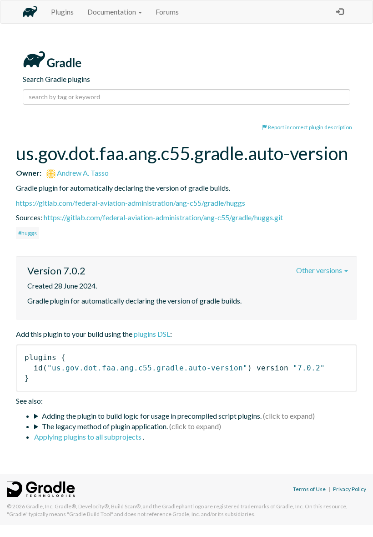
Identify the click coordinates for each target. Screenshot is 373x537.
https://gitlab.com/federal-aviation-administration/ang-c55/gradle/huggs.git (163, 217)
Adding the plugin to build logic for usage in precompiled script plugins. (152, 415)
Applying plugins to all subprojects (88, 436)
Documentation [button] (112, 11)
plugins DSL (152, 333)
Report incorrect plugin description (309, 127)
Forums (167, 11)
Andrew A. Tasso (82, 172)
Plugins (62, 11)
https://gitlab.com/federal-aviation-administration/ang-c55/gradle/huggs (130, 202)
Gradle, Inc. (40, 506)
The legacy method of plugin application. (105, 426)
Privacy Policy (349, 489)
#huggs (27, 233)
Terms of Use (309, 489)
